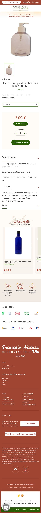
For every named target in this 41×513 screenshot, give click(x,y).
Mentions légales (28, 484)
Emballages (29, 15)
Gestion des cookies (27, 487)
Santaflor (20, 89)
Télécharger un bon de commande (20, 434)
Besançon (5, 378)
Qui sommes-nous (8, 402)
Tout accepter (33, 510)
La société (5, 397)
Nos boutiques (28, 399)
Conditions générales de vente (15, 484)
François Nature (13, 15)
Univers (22, 15)
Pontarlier (5, 380)
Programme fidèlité (8, 404)
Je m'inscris (30, 423)
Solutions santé (29, 405)
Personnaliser (21, 510)
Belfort (4, 385)
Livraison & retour (7, 400)
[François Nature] (20, 8)
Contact (26, 402)
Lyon (3, 382)
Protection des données (15, 487)
